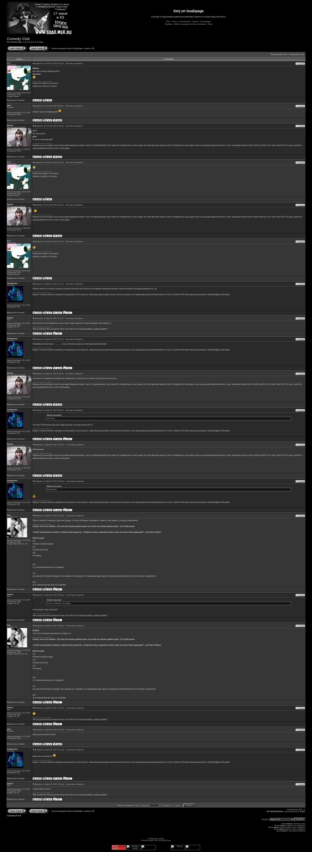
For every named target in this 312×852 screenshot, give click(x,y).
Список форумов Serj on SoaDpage (67, 48)
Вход (210, 24)
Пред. (20, 42)
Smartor (161, 838)
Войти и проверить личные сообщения (190, 24)
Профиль (168, 24)
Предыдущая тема (279, 54)
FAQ (168, 21)
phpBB (151, 840)
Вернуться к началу (16, 100)
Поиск (174, 21)
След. (41, 42)
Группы (195, 21)
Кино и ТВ (89, 48)
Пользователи (184, 21)
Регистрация (205, 21)
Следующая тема (296, 54)
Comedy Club (18, 39)
